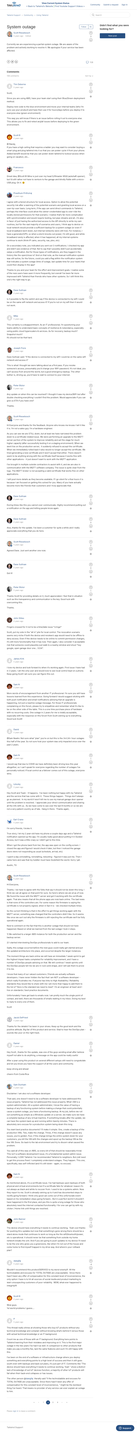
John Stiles (19, 618)
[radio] (90, 32)
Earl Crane (18, 819)
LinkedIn (16, 61)
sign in (15, 1411)
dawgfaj (17, 1261)
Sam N (17, 684)
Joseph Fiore (20, 348)
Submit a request (110, 4)
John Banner (20, 1219)
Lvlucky (17, 784)
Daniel (17, 1043)
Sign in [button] (125, 4)
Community (95, 4)
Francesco (18, 167)
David (16, 729)
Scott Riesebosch (22, 32)
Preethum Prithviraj (23, 193)
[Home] (14, 6)
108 (91, 62)
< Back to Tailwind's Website (39, 6)
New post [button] (112, 36)
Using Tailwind (42, 15)
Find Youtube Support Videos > (70, 6)
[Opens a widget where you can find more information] (125, 1428)
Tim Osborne (20, 84)
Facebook (8, 61)
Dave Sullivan (20, 290)
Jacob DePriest (21, 1017)
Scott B (17, 135)
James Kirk (19, 658)
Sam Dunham (20, 1084)
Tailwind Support (14, 15)
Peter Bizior (19, 385)
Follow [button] (83, 27)
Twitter (12, 61)
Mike (16, 316)
